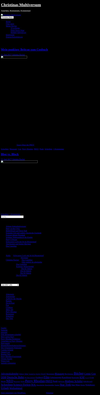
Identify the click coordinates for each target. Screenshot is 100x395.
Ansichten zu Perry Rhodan (11, 341)
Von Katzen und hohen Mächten (18, 244)
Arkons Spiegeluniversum (16, 226)
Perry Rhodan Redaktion (10, 339)
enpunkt (4, 332)
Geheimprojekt (55, 377)
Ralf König (61, 381)
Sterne (82, 385)
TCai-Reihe (15, 28)
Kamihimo (66, 377)
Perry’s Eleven (11, 240)
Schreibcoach (87, 381)
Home (8, 22)
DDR (3, 377)
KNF (82, 377)
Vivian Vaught (6, 359)
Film (46, 377)
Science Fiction (22, 384)
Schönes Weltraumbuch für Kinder (19, 237)
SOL (33, 384)
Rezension (10, 314)
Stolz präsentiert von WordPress (13, 393)
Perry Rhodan (27, 149)
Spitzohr (4, 330)
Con (19, 149)
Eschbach (39, 377)
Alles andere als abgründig (31, 262)
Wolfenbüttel (15, 388)
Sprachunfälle (49, 385)
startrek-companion (8, 363)
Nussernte (17, 381)
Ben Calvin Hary (7, 337)
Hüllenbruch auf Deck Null (16, 231)
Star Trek (9, 318)
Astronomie (10, 296)
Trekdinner (90, 385)
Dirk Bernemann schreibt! (11, 335)
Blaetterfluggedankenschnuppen (13, 346)
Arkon (21, 374)
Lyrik (92, 378)
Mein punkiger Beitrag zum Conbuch (24, 49)
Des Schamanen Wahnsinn (11, 348)
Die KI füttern (26, 269)
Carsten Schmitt (7, 350)
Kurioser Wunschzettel (25, 266)
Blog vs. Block (10, 154)
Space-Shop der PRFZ (25, 145)
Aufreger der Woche (14, 299)
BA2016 (38, 374)
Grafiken (9, 307)
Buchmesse (69, 374)
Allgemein (10, 294)
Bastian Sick (6, 354)
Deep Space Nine (17, 30)
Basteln (9, 301)
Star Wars (75, 385)
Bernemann (50, 374)
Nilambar (49, 393)
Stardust (57, 385)
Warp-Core (5, 361)
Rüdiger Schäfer (74, 381)
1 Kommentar (58, 149)
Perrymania (5, 343)
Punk (42, 149)
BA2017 (43, 374)
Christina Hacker (18, 55)
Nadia (8, 256)
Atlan (26, 374)
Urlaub (5, 388)
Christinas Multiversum (21, 5)
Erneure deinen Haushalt (15, 235)
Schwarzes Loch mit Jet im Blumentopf (21, 242)
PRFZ (36, 149)
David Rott (10, 303)
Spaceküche (41, 385)
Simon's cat (5, 352)
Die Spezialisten (30, 378)
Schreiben (5, 149)
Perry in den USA (13, 229)
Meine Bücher (11, 26)
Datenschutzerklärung (14, 37)
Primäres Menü (7, 17)
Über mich (10, 24)
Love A (87, 377)
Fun (7, 305)
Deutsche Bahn (15, 377)
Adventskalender (10, 373)
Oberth (23, 381)
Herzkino (24, 258)
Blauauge (13, 149)
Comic (87, 373)
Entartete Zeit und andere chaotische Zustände (23, 233)
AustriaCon (32, 374)
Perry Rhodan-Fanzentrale (11, 356)
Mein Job (9, 310)
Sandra (3, 328)
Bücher (79, 373)
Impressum (10, 35)
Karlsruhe (75, 378)
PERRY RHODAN (18, 33)
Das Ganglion (11, 246)
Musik (3, 381)
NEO (9, 381)
